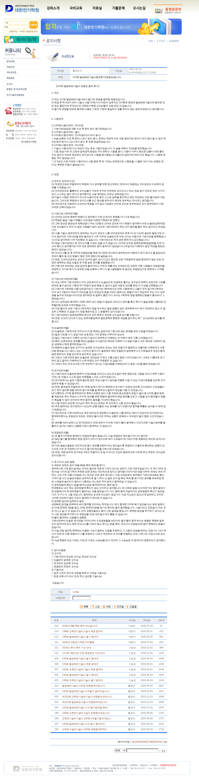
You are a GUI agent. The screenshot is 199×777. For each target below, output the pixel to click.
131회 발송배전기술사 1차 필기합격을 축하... (85, 707)
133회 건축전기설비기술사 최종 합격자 (82, 669)
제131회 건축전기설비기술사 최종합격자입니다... (87, 696)
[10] (159, 741)
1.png (76, 591)
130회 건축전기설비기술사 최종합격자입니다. (86, 713)
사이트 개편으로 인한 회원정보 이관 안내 (83, 653)
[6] (145, 741)
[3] (136, 741)
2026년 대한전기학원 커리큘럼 (78, 642)
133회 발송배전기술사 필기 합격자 (80, 675)
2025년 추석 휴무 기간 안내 (76, 647)
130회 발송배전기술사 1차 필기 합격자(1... (84, 724)
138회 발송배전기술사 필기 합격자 (80, 636)
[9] (155, 741)
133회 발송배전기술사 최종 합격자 (80, 664)
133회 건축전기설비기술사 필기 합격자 (82, 680)
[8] (152, 741)
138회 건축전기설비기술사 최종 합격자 (82, 631)
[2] (133, 741)
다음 (164, 741)
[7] (149, 741)
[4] (139, 741)
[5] (142, 741)
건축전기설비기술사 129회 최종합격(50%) (84, 729)
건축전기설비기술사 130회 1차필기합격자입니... (87, 718)
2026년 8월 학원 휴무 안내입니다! (80, 626)
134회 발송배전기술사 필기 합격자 (80, 658)
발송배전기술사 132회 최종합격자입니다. (83, 685)
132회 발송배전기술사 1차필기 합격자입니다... (86, 691)
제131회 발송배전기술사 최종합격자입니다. (85, 702)
